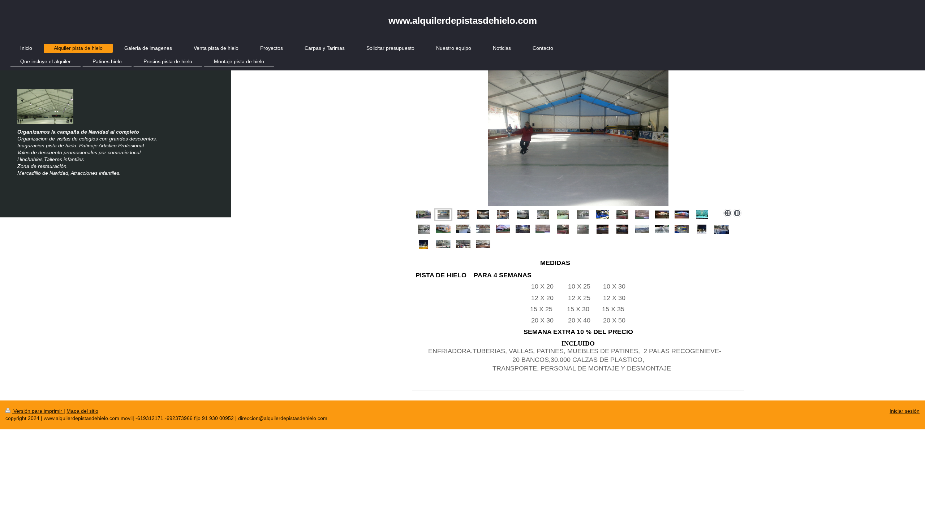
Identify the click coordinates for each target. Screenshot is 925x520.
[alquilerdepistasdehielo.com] (578, 138)
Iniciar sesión (905, 411)
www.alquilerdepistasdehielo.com (462, 20)
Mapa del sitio (82, 411)
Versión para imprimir (38, 411)
